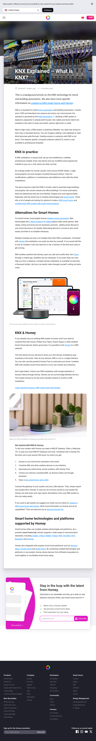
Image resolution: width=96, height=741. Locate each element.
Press (29, 694)
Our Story (30, 682)
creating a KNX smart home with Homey (52, 103)
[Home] (48, 17)
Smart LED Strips (9, 711)
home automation (45, 110)
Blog (28, 691)
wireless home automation (58, 218)
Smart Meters (8, 717)
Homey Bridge (8, 691)
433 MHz (66, 536)
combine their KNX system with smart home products (37, 203)
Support (29, 685)
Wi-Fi (73, 536)
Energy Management (80, 702)
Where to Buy (31, 688)
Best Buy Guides (10, 698)
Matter (48, 536)
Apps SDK (53, 682)
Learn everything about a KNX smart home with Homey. (38, 388)
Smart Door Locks (10, 705)
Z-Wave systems (36, 222)
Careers (29, 679)
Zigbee (48, 222)
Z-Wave (42, 536)
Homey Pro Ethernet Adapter (13, 694)
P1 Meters (76, 708)
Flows (76, 254)
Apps (51, 699)
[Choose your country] (83, 17)
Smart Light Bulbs (9, 714)
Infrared (30, 539)
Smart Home (69, 197)
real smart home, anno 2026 (36, 480)
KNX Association (45, 116)
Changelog (53, 688)
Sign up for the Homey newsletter (17, 728)
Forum (52, 702)
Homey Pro (7, 682)
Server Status (54, 691)
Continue (47, 10)
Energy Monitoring (79, 705)
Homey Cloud (8, 679)
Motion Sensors (9, 702)
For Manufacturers (56, 716)
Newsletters (31, 697)
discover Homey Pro (55, 509)
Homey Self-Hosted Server (12, 688)
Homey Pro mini (9, 685)
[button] (21, 10)
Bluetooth (19, 539)
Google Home (26, 549)
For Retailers (54, 719)
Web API (53, 685)
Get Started (53, 679)
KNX (60, 536)
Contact (29, 700)
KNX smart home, (66, 200)
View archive (16, 625)
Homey (22, 241)
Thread (55, 536)
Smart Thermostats (10, 708)
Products (7, 675)
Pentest (52, 705)
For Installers (54, 713)
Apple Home (41, 549)
